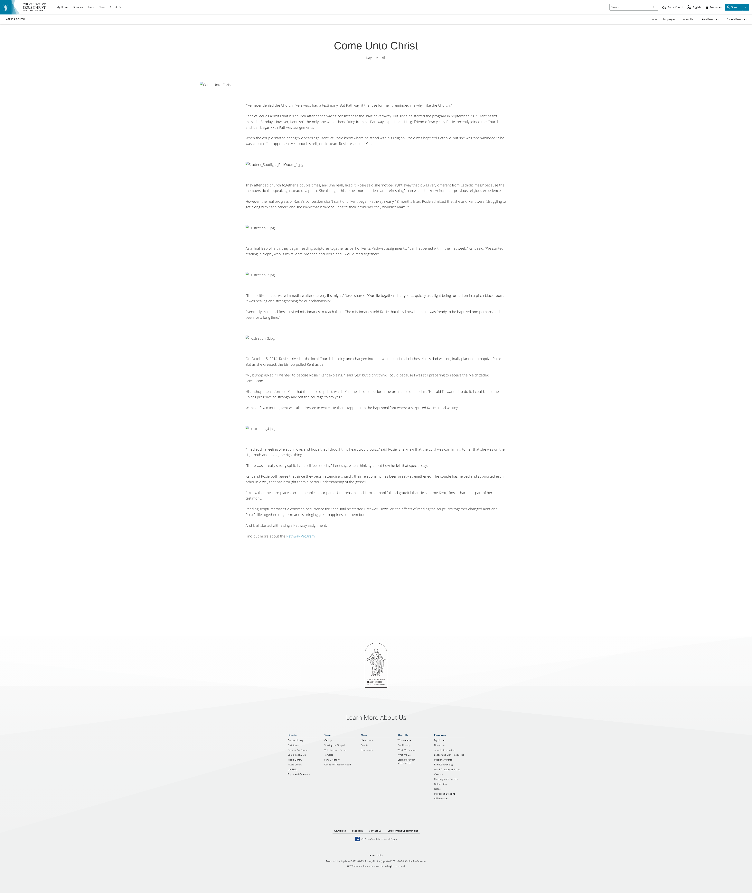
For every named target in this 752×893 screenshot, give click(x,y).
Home (654, 19)
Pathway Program (300, 536)
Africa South (15, 19)
